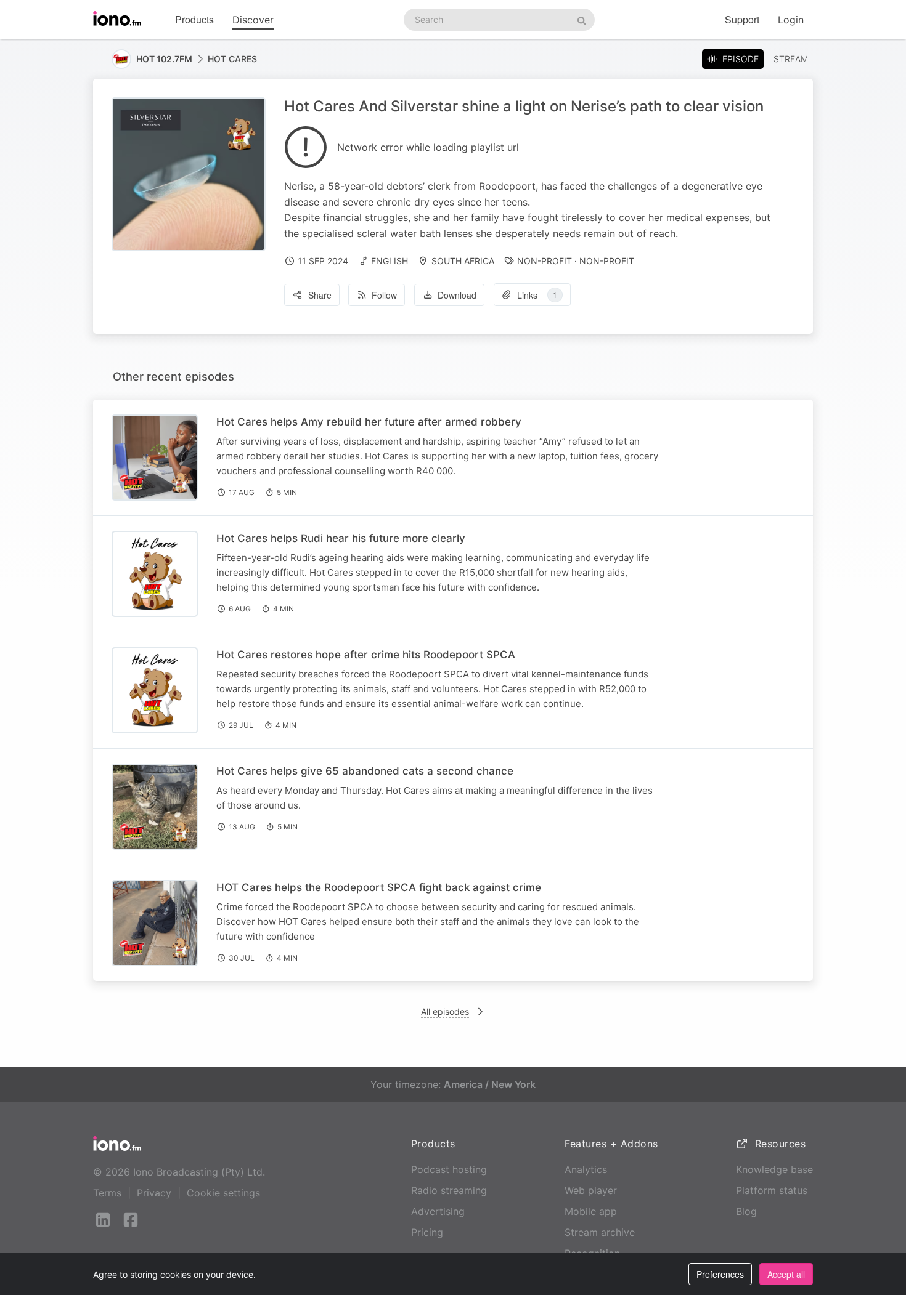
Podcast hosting (449, 1169)
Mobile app (591, 1211)
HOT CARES (232, 59)
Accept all (786, 1274)
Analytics (586, 1169)
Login (791, 20)
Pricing (427, 1232)
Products (194, 19)
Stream (790, 59)
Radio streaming (449, 1190)
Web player (591, 1190)
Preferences (720, 1274)
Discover (253, 20)
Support (742, 19)
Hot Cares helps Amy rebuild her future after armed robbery (368, 422)
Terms (107, 1193)
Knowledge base (774, 1169)
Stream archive (600, 1232)
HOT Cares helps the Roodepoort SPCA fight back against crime (378, 887)
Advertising (438, 1211)
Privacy (154, 1193)
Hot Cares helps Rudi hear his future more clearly (340, 538)
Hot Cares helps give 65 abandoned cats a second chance (364, 771)
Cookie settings (223, 1193)
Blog (746, 1211)
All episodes (445, 1011)
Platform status (771, 1190)
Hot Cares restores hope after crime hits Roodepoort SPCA (365, 654)
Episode (740, 59)
